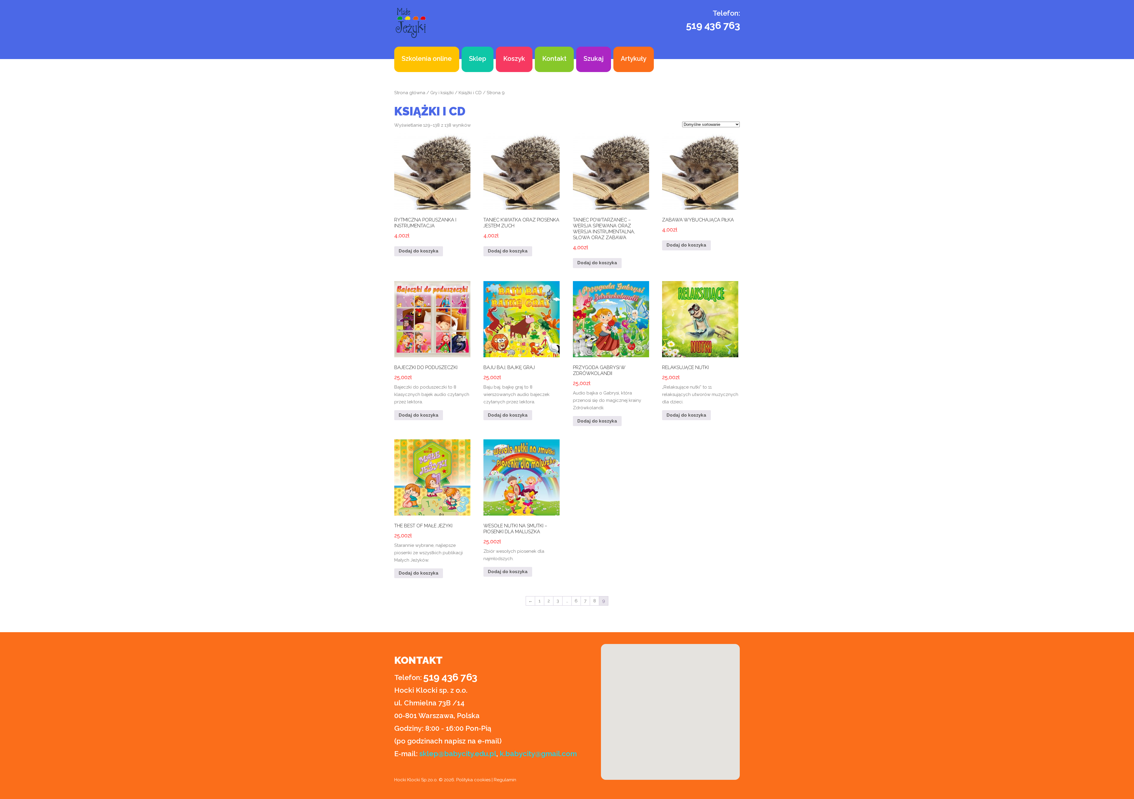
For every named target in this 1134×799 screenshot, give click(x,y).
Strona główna (409, 92)
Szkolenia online (427, 58)
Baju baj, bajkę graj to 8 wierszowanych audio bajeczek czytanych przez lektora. (516, 385)
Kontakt (554, 58)
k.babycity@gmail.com (538, 753)
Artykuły (633, 58)
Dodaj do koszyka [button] (419, 251)
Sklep (477, 58)
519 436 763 (713, 25)
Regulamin (505, 779)
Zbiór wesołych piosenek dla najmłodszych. (515, 542)
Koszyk (514, 58)
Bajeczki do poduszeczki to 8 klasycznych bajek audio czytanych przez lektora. (431, 385)
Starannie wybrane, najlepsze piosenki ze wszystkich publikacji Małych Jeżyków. (428, 543)
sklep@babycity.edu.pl (457, 753)
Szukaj (594, 58)
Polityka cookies (473, 779)
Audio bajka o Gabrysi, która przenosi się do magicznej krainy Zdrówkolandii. (607, 387)
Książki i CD (470, 92)
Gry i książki (442, 92)
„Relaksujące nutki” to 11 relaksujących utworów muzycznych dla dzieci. (700, 385)
